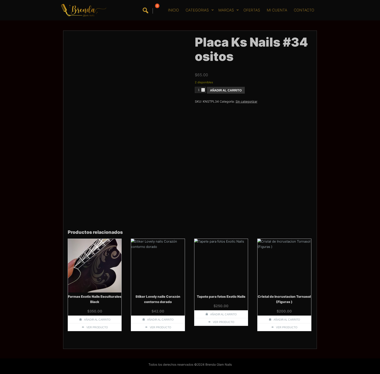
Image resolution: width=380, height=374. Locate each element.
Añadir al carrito (226, 90)
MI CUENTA (277, 10)
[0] (156, 11)
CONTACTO (304, 10)
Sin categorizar (246, 101)
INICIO (173, 10)
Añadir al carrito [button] (97, 319)
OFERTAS (251, 10)
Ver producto (97, 327)
